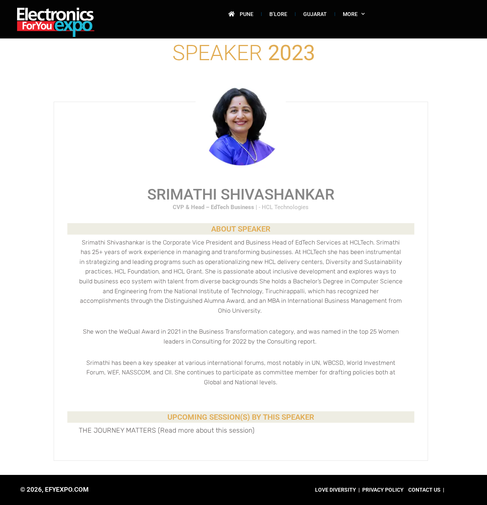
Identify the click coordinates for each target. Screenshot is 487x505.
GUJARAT (315, 14)
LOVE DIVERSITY (335, 490)
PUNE (246, 14)
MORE (350, 14)
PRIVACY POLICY (383, 490)
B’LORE (278, 14)
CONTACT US (424, 490)
